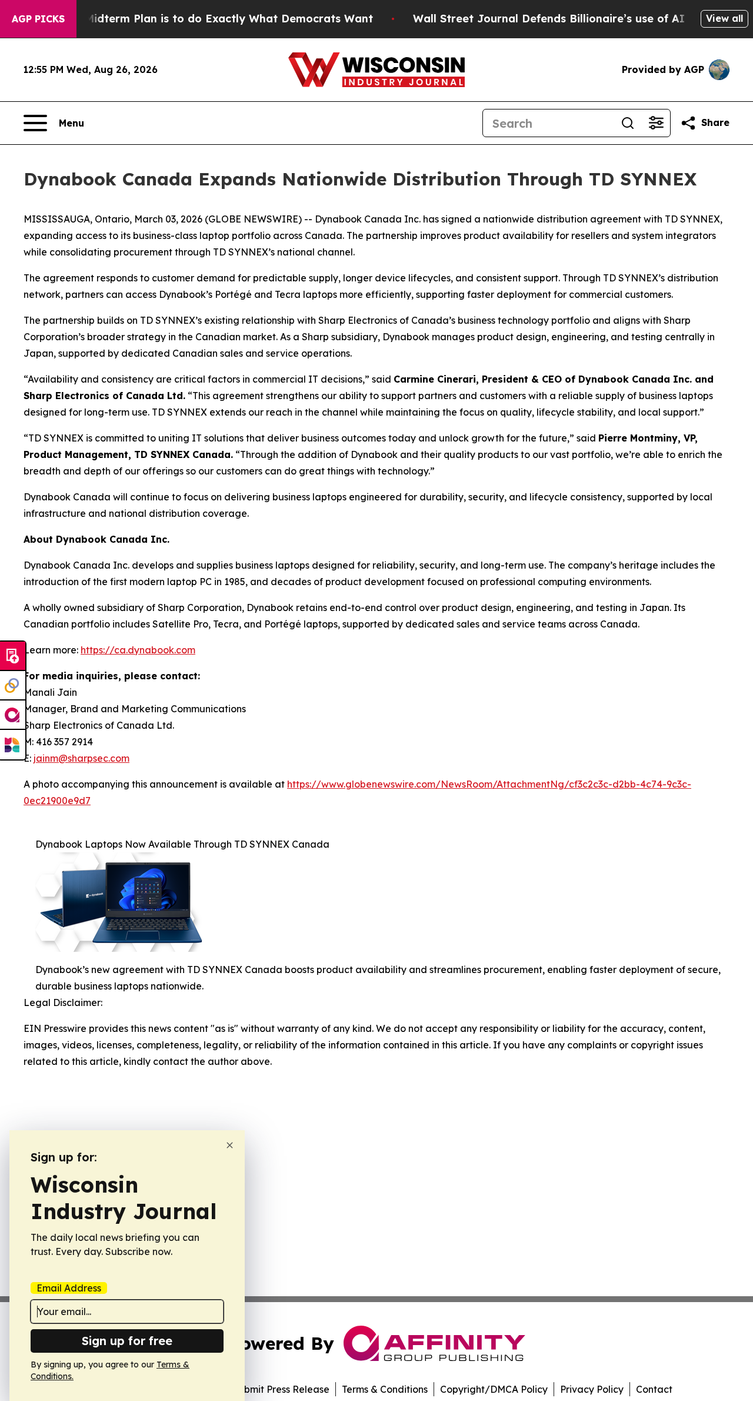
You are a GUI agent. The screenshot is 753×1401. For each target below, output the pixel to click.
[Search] (628, 123)
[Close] (229, 1145)
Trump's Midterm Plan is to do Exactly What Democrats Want (206, 18)
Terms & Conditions (385, 1389)
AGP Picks (38, 19)
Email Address (68, 1288)
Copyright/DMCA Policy (494, 1389)
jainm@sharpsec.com (81, 758)
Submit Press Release (280, 1389)
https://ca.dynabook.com (138, 650)
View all (724, 18)
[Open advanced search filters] (656, 123)
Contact (654, 1389)
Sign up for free (127, 1340)
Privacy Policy (592, 1389)
